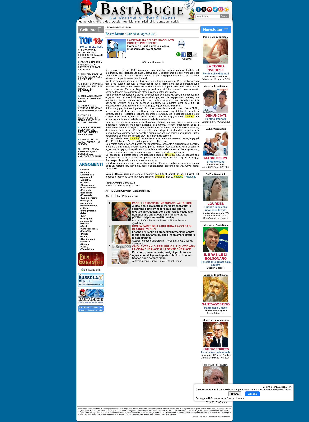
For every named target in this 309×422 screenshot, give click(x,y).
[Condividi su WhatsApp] (178, 56)
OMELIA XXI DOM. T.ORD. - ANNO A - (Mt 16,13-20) (89, 142)
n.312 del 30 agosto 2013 (131, 34)
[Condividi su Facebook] (183, 56)
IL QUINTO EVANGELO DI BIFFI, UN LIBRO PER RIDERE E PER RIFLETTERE (90, 87)
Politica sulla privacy (200, 416)
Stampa (181, 47)
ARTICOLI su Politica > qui (121, 196)
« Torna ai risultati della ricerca (118, 27)
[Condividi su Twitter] (189, 56)
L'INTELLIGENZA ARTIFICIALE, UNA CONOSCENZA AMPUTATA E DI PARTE (90, 153)
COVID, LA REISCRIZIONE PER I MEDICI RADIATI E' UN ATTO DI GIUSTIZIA (89, 119)
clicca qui (239, 398)
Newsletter (213, 29)
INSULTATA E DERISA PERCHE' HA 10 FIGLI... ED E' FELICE (90, 76)
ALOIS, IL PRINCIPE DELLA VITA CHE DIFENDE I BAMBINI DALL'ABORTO (89, 131)
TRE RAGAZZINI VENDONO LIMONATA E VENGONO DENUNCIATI (90, 108)
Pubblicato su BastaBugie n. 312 (122, 185)
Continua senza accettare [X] (277, 386)
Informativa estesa (217, 416)
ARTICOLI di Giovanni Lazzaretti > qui (128, 190)
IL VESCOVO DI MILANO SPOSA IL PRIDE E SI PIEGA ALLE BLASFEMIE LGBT (90, 54)
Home (83, 21)
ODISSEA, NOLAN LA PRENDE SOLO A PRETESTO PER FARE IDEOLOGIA (90, 66)
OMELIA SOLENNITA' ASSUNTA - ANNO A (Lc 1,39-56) (90, 98)
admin (228, 416)
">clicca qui (184, 176)
